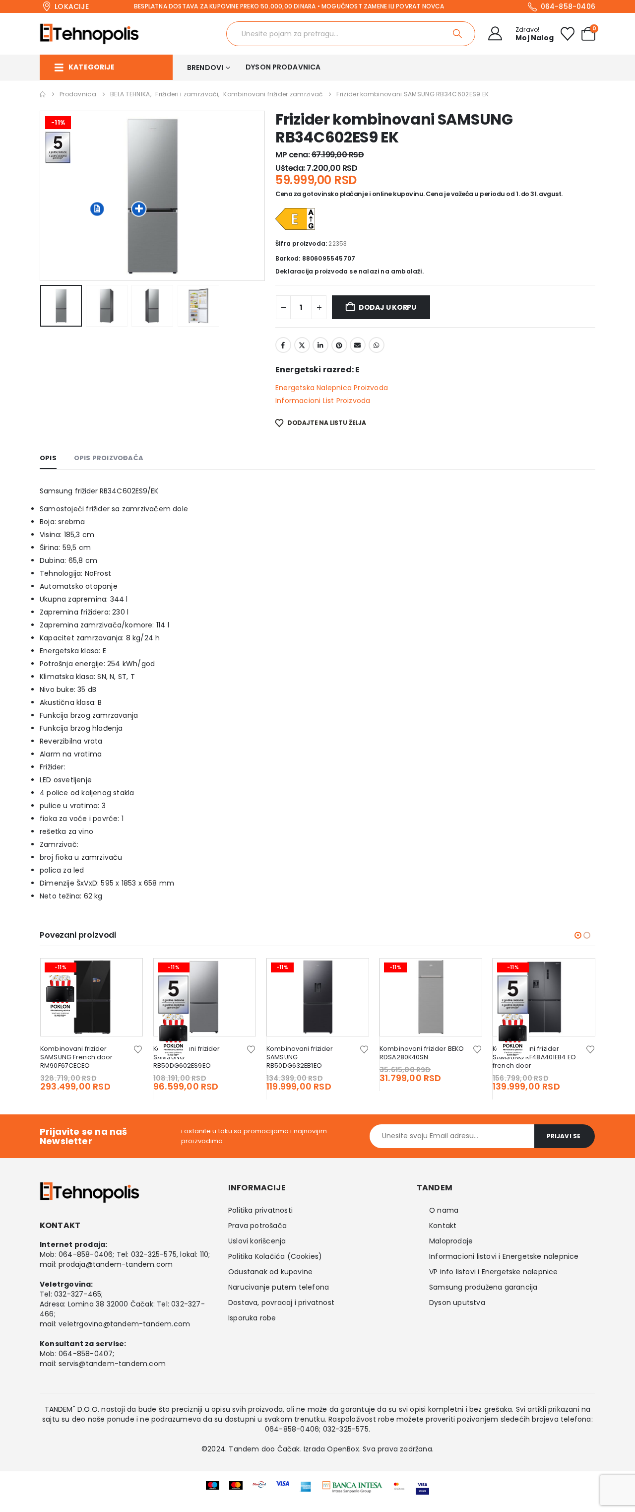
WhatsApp (376, 345)
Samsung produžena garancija (483, 1287)
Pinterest (339, 345)
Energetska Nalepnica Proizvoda (331, 388)
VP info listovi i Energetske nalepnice (493, 1272)
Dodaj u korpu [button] (126, 975)
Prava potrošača (257, 1226)
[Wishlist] (567, 34)
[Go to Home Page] (43, 94)
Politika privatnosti (260, 1210)
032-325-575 (154, 1254)
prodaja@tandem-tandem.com (116, 1264)
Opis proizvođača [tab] (108, 458)
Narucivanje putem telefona (278, 1287)
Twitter (302, 345)
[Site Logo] (89, 34)
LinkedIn (320, 345)
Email (358, 345)
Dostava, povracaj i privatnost (281, 1302)
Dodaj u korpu (387, 307)
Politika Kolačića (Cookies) (275, 1256)
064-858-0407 (86, 1354)
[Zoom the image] (352, 1488)
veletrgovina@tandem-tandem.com (124, 1324)
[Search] (458, 34)
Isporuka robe (252, 1318)
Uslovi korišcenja (257, 1241)
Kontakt (442, 1226)
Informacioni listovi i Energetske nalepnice (504, 1256)
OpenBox (343, 1449)
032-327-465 (77, 1294)
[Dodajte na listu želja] (138, 1048)
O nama (443, 1210)
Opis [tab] (48, 458)
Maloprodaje (451, 1241)
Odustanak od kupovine (270, 1272)
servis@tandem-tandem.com (112, 1364)
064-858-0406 (86, 1254)
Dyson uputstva (457, 1302)
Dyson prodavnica (283, 67)
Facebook (283, 345)
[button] (42, 195)
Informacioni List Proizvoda (322, 401)
